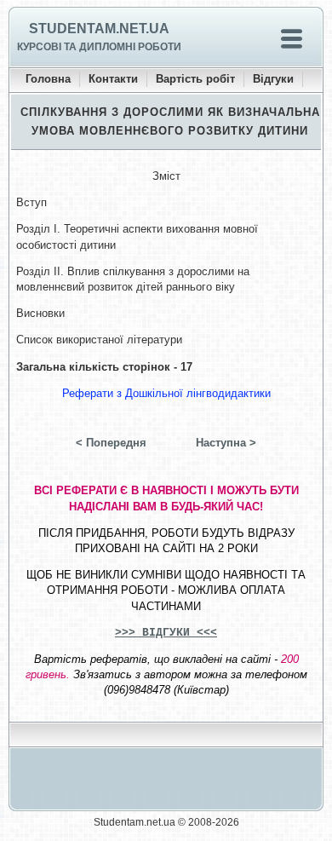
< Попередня (111, 442)
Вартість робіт (195, 78)
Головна (48, 78)
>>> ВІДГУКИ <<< (166, 632)
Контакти (113, 78)
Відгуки (273, 78)
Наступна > (226, 442)
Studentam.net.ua (99, 28)
